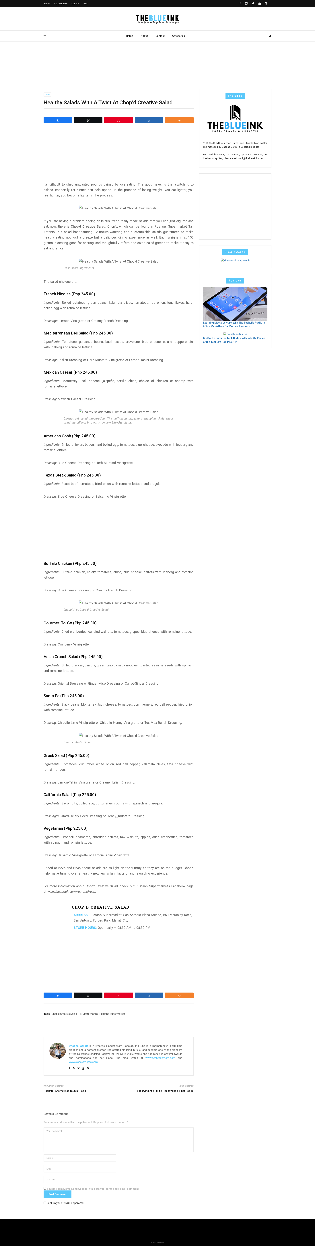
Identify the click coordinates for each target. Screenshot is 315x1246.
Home (129, 35)
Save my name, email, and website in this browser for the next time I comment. (93, 1188)
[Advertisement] (119, 152)
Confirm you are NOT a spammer (65, 1203)
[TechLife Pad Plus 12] (235, 334)
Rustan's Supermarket (112, 1013)
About (144, 35)
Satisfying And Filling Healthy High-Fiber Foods (165, 1090)
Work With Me (60, 3)
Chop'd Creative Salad (64, 1013)
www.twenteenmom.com (160, 1058)
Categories (178, 35)
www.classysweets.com (83, 1062)
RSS (85, 3)
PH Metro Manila (88, 1013)
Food (47, 94)
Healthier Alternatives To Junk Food (65, 1090)
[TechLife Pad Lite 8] (235, 303)
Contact (160, 35)
